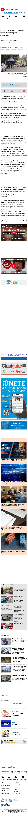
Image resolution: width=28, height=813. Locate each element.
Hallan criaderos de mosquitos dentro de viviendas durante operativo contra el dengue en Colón (19, 599)
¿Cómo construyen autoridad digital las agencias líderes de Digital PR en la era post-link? (13, 528)
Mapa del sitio (5, 785)
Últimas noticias (7, 585)
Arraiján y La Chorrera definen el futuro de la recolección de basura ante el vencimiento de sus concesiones (19, 650)
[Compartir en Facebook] (5, 91)
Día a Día (17, 785)
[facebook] (15, 772)
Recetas (16, 791)
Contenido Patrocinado (9, 439)
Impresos (17, 793)
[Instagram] (25, 772)
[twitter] (18, 772)
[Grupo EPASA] (5, 805)
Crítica (16, 782)
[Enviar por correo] (24, 91)
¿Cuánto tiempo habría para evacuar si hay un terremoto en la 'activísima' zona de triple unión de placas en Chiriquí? (19, 678)
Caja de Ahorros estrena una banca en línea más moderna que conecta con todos (14, 482)
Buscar (3, 783)
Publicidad (4, 791)
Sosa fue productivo (18, 623)
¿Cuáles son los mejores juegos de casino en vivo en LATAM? (13, 551)
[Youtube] (22, 772)
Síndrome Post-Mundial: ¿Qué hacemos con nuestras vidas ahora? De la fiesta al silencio (13, 460)
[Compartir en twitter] (12, 91)
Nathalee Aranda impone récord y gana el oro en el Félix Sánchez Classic (19, 640)
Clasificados (5, 788)
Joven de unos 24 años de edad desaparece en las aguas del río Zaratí (20, 589)
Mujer (16, 787)
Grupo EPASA (5, 793)
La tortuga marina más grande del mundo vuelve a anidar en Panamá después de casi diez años (19, 659)
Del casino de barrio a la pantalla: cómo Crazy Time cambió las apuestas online (13, 504)
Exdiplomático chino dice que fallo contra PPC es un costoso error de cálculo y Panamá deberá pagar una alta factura (19, 669)
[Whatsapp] (11, 772)
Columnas (5, 696)
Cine (15, 789)
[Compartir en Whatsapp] (19, 91)
